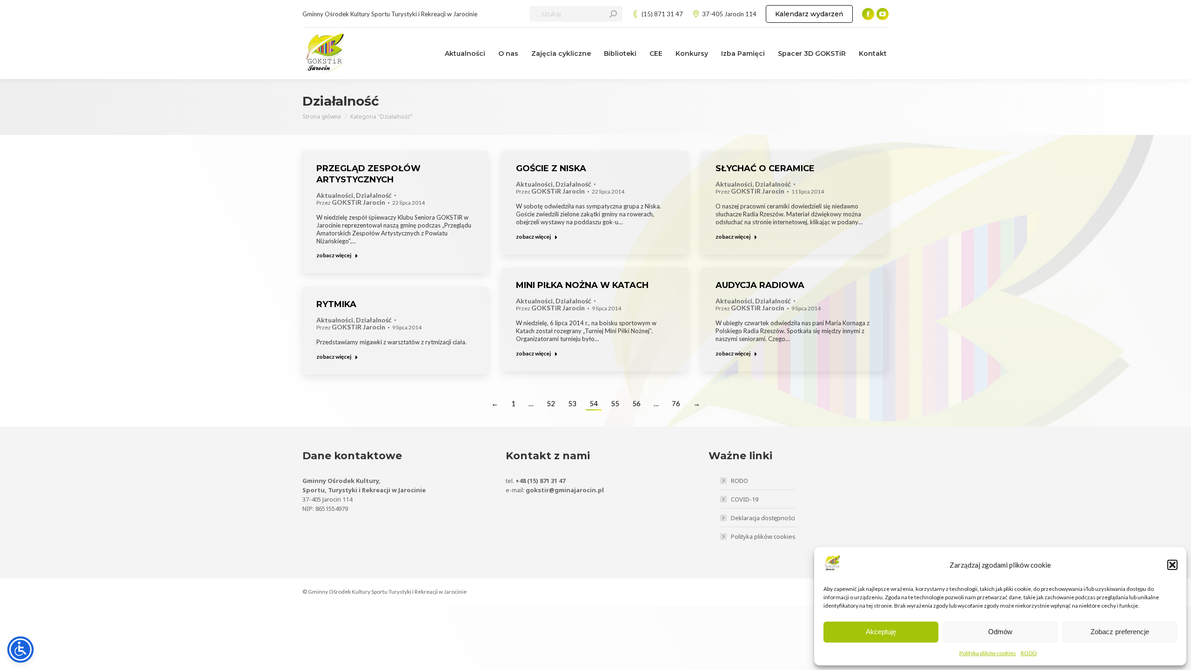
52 (551, 403)
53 (572, 403)
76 (676, 403)
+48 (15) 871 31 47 (540, 480)
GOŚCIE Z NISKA (551, 168)
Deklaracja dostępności (763, 518)
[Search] (613, 14)
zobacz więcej (333, 255)
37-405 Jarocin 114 (729, 14)
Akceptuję (881, 632)
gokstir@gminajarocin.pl (565, 490)
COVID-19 (744, 499)
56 (636, 403)
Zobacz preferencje (1120, 632)
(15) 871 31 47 (662, 14)
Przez (350, 202)
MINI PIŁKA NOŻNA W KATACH (582, 285)
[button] (1172, 565)
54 (593, 403)
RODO (1029, 653)
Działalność (374, 195)
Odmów (1000, 632)
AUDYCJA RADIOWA (760, 285)
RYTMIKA (336, 304)
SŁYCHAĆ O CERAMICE (765, 168)
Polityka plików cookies (987, 653)
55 (615, 403)
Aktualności (334, 195)
